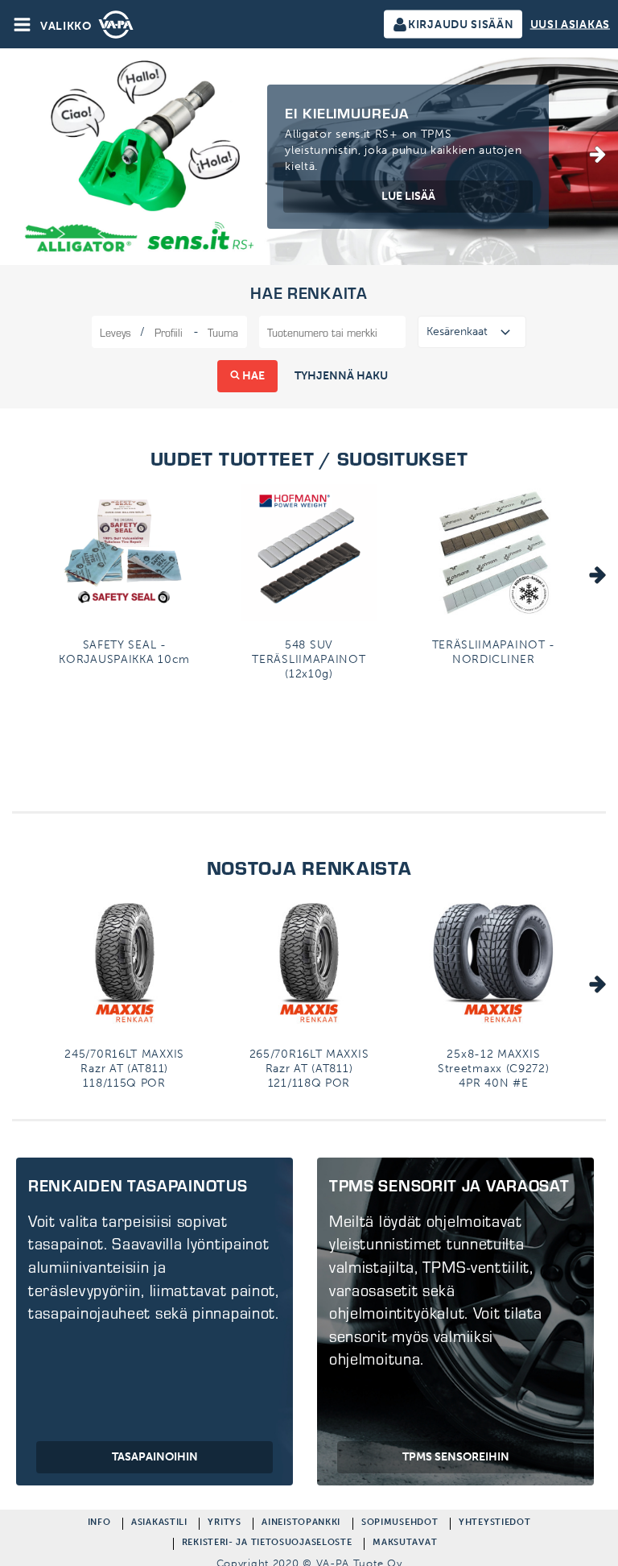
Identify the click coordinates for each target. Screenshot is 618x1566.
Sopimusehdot (399, 1524)
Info (99, 1524)
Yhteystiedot (494, 1524)
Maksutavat (405, 1544)
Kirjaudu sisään (461, 24)
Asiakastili (159, 1524)
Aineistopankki (301, 1524)
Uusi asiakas (570, 24)
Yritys (224, 1524)
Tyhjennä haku (341, 376)
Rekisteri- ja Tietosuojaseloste (267, 1544)
